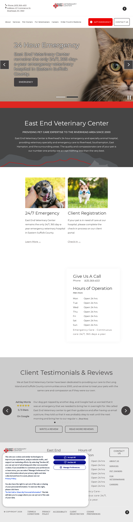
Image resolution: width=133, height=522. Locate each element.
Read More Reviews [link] (81, 429)
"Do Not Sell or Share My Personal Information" (23, 492)
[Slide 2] (57, 422)
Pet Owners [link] (27, 22)
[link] (65, 6)
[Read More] (83, 419)
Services (16, 22)
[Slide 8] (73, 422)
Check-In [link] (73, 242)
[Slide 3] (60, 422)
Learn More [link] (31, 242)
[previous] (4, 64)
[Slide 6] (67, 422)
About (8, 22)
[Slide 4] (62, 422)
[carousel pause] (129, 97)
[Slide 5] (65, 422)
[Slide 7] (70, 422)
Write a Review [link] (48, 429)
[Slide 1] (60, 97)
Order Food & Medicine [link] (71, 22)
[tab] (78, 293)
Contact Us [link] (121, 22)
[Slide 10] (78, 422)
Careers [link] (55, 22)
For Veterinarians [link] (42, 22)
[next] (128, 64)
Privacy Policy (10, 478)
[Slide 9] (75, 422)
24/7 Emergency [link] (102, 22)
